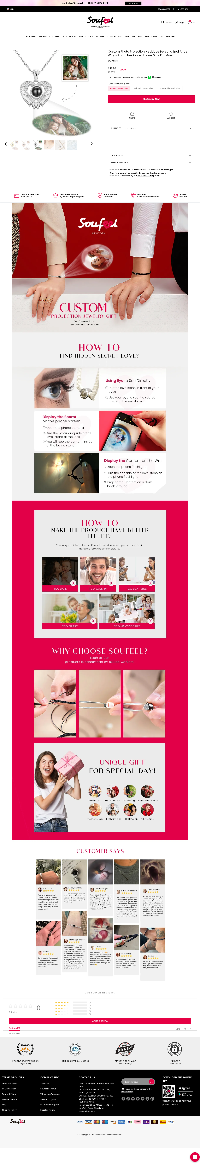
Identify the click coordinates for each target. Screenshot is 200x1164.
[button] (166, 22)
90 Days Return (9, 1088)
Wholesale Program (50, 1094)
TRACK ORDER (164, 9)
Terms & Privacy (9, 1094)
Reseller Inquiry (47, 1110)
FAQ (4, 1104)
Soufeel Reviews (48, 1088)
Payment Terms (9, 1099)
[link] (30, 36)
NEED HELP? (184, 9)
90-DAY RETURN (145, 176)
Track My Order (9, 1083)
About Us (44, 1083)
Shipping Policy (9, 1110)
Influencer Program (49, 1104)
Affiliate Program (48, 1099)
